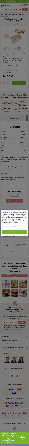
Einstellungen (14, 227)
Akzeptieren (14, 232)
